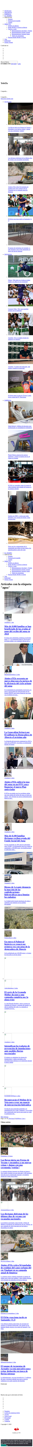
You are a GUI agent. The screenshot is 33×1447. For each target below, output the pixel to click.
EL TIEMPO (8, 16)
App (5, 39)
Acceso (6, 1414)
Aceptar (3, 1445)
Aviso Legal (7, 1416)
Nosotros (7, 1411)
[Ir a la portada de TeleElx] (12, 71)
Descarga (7, 98)
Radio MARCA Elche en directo (17, 27)
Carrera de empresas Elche (12, 1413)
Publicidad (7, 41)
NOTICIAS (7, 11)
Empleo (10, 19)
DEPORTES (8, 12)
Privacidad (7, 1418)
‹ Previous (11, 1118)
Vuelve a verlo (12, 29)
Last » (24, 1118)
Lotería (10, 22)
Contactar (7, 1421)
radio (19, 64)
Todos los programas (18, 36)
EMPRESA (7, 14)
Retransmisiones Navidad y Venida (22, 31)
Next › (20, 1118)
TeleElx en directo (13, 26)
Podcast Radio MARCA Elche (17, 37)
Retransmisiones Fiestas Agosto (21, 32)
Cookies (6, 1419)
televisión (13, 64)
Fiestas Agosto (8, 42)
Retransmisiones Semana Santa (21, 34)
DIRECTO (7, 24)
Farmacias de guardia (14, 21)
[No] (7, 1445)
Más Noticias (4, 1117)
